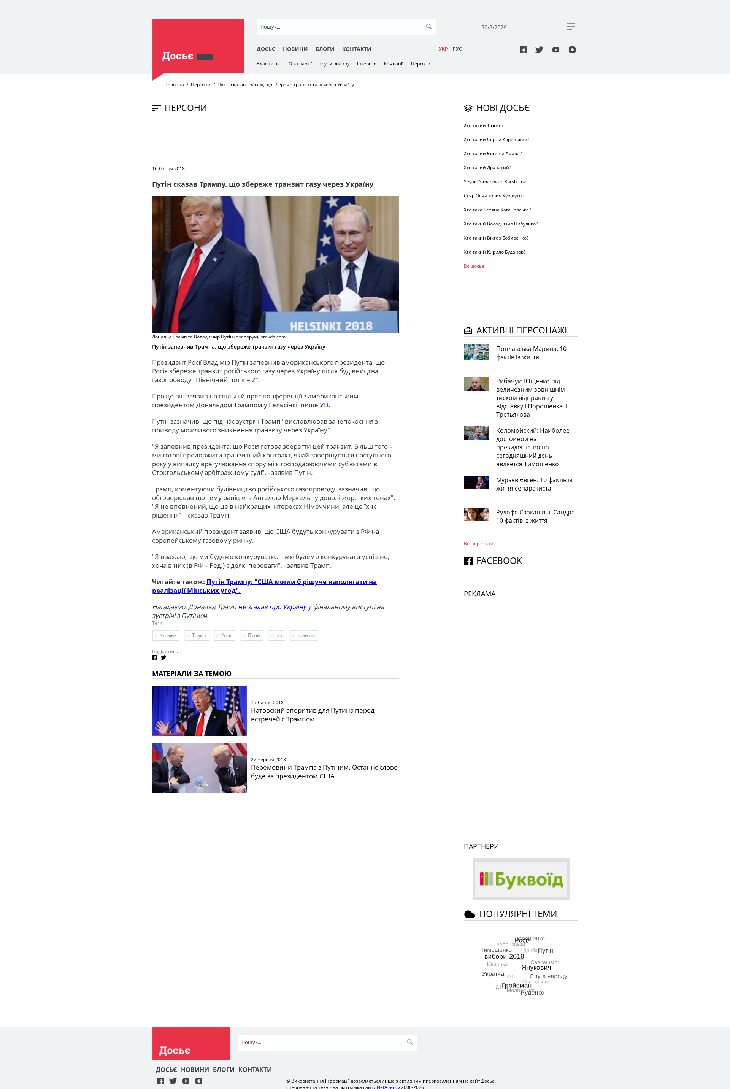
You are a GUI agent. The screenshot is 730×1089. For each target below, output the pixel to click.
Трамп (199, 635)
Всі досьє (474, 266)
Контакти (356, 48)
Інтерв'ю (366, 63)
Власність (268, 63)
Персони (421, 63)
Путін (254, 635)
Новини (295, 48)
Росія (227, 635)
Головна (174, 84)
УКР (443, 49)
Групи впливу (334, 63)
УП (324, 404)
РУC (457, 49)
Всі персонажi (479, 543)
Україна (168, 635)
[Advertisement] (290, 139)
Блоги (325, 48)
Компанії (393, 63)
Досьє (266, 48)
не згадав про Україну (271, 606)
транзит (306, 635)
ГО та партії (299, 63)
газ (278, 635)
